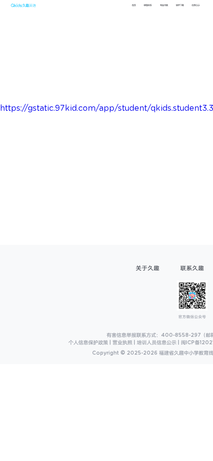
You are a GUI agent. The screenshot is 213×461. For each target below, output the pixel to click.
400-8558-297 (181, 335)
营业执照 (122, 342)
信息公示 (196, 5)
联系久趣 (192, 268)
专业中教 (164, 5)
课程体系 (148, 5)
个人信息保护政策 (88, 342)
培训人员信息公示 (156, 342)
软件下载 (180, 5)
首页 (134, 5)
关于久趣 (148, 268)
